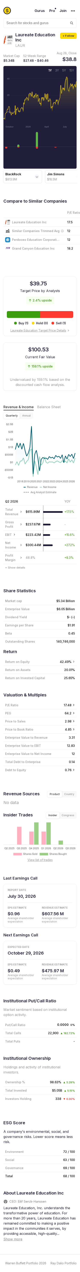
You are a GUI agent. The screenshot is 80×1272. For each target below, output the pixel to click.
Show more (12, 1239)
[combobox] (40, 23)
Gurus (40, 11)
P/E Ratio (11, 705)
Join (63, 11)
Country (69, 794)
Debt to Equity (15, 770)
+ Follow (68, 35)
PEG (8, 713)
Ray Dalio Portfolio (64, 1263)
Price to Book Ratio (19, 729)
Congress (68, 815)
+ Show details (15, 567)
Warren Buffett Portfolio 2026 (25, 1263)
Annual (26, 415)
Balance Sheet (49, 407)
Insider (52, 815)
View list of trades (40, 860)
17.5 (70, 222)
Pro (52, 11)
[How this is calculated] (62, 231)
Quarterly (12, 415)
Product (55, 794)
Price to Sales (15, 721)
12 (68, 239)
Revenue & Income (18, 407)
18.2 (70, 248)
